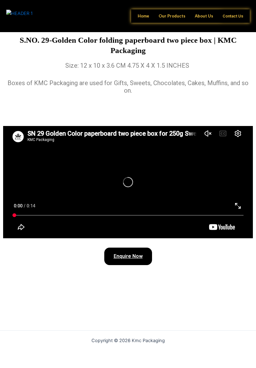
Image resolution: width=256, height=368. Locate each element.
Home (143, 15)
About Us (204, 15)
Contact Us (233, 16)
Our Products (172, 15)
